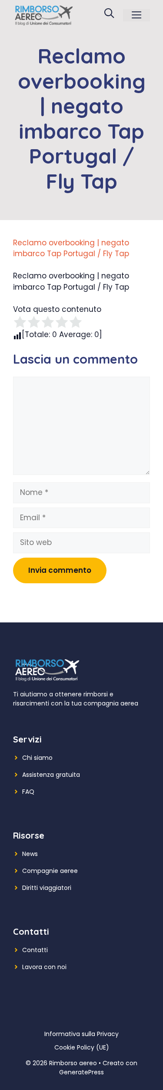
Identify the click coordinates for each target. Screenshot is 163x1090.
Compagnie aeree (50, 870)
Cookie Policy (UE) (81, 1047)
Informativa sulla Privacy (81, 1034)
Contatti (35, 950)
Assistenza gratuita (51, 774)
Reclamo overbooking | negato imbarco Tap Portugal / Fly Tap (71, 248)
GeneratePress (81, 1072)
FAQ (28, 791)
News (30, 853)
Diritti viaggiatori (46, 887)
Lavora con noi (44, 967)
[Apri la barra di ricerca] (109, 15)
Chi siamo (37, 757)
